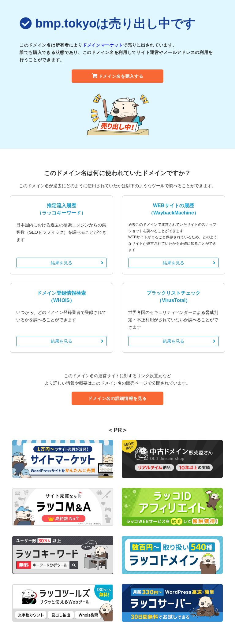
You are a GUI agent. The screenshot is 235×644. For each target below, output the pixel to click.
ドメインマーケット (103, 45)
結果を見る (61, 262)
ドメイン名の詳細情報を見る (117, 398)
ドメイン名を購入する (121, 76)
